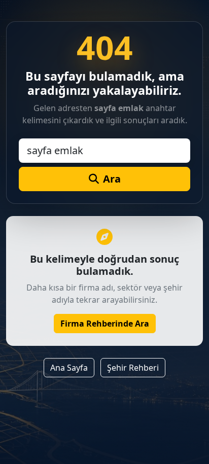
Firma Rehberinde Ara (104, 323)
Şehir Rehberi (133, 367)
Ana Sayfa (69, 367)
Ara (112, 179)
